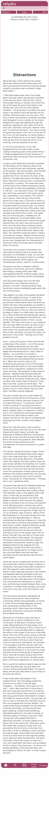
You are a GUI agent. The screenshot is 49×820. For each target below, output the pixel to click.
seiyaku (9, 3)
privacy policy (34, 765)
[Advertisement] (24, 45)
